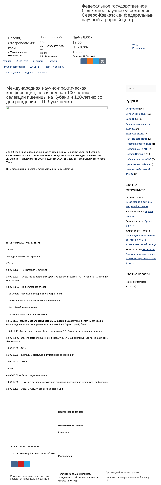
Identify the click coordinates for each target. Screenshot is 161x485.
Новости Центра (134, 154)
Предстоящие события (138, 164)
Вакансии (131, 119)
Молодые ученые (135, 133)
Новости (52, 61)
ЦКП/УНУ (34, 67)
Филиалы (38, 61)
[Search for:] (141, 88)
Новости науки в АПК (137, 149)
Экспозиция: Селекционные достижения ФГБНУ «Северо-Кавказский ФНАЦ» (141, 240)
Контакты (43, 72)
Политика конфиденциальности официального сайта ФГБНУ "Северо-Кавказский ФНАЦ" (78, 477)
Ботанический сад (135, 114)
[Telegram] (96, 61)
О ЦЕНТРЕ (22, 61)
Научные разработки (137, 139)
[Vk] (83, 61)
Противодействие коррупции (122, 472)
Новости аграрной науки (138, 144)
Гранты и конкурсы (54, 67)
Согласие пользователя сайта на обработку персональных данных (29, 477)
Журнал (29, 72)
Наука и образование (14, 67)
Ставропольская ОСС (139, 159)
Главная (7, 61)
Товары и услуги (11, 72)
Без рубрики (132, 108)
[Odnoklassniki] (90, 61)
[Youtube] (21, 464)
